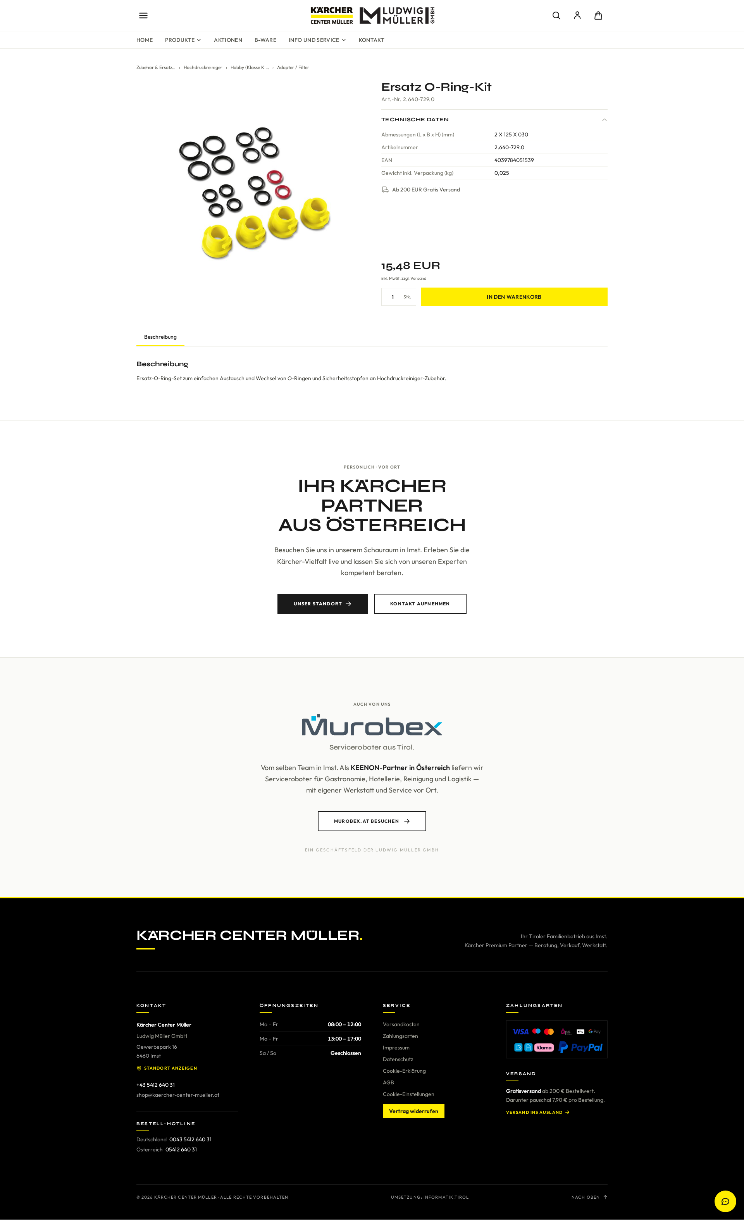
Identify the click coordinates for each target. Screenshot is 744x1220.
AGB (388, 1082)
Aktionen (228, 39)
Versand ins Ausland (534, 1112)
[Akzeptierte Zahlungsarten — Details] (557, 1039)
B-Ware (265, 39)
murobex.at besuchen (366, 821)
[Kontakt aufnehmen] (725, 1201)
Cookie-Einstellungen (408, 1094)
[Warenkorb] (598, 15)
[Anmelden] (577, 15)
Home (144, 39)
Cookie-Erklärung (404, 1070)
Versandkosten (401, 1024)
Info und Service (314, 39)
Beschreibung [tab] (160, 336)
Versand (418, 278)
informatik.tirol (446, 1197)
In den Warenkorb (514, 296)
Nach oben (586, 1197)
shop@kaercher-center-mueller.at (177, 1094)
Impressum (396, 1047)
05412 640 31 (181, 1149)
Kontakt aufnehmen (420, 604)
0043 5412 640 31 (190, 1139)
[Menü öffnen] (143, 15)
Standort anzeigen (170, 1068)
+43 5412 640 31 (155, 1084)
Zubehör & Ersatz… (156, 67)
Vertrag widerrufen (413, 1111)
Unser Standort (318, 604)
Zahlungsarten (400, 1035)
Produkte (180, 39)
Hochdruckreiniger (203, 67)
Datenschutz (398, 1059)
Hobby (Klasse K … (250, 67)
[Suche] (556, 15)
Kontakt (371, 39)
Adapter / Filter (293, 67)
